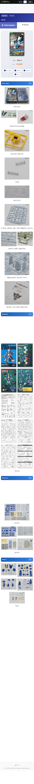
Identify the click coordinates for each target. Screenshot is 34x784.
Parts (17, 74)
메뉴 (30, 1)
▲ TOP (17, 765)
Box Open (8, 70)
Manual (17, 70)
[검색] (25, 1)
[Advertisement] (17, 8)
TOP (30, 83)
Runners (27, 70)
